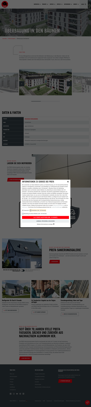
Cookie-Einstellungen (56, 207)
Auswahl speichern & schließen (45, 221)
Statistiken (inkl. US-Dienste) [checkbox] (39, 210)
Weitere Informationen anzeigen (45, 224)
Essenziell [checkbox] (26, 210)
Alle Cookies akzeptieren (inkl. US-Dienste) (45, 217)
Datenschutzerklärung (58, 205)
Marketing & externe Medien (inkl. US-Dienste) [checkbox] (35, 213)
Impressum (25, 207)
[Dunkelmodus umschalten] (68, 181)
